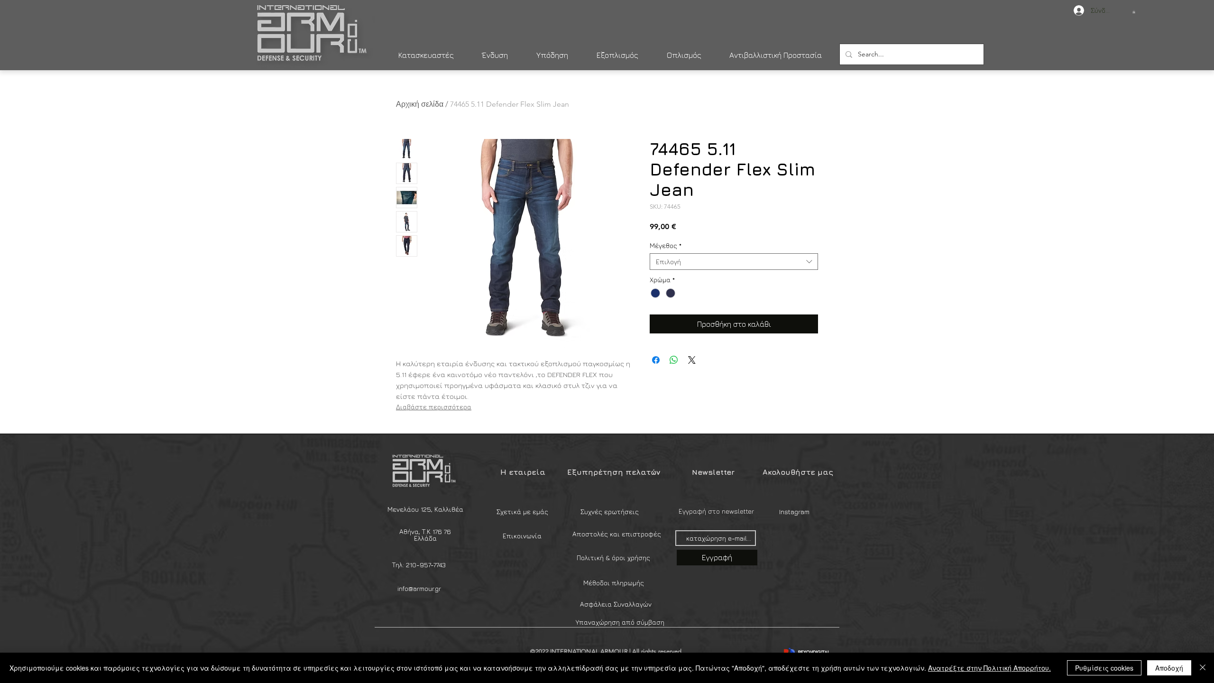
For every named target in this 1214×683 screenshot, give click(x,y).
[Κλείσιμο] (1202, 667)
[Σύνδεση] (1074, 10)
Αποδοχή (1169, 668)
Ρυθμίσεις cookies (1104, 668)
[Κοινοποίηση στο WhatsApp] (674, 360)
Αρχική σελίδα (419, 104)
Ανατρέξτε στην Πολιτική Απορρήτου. (989, 668)
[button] (1133, 11)
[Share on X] (692, 360)
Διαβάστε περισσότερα (433, 407)
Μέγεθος (665, 245)
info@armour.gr (419, 588)
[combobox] (734, 261)
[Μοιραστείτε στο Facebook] (656, 360)
